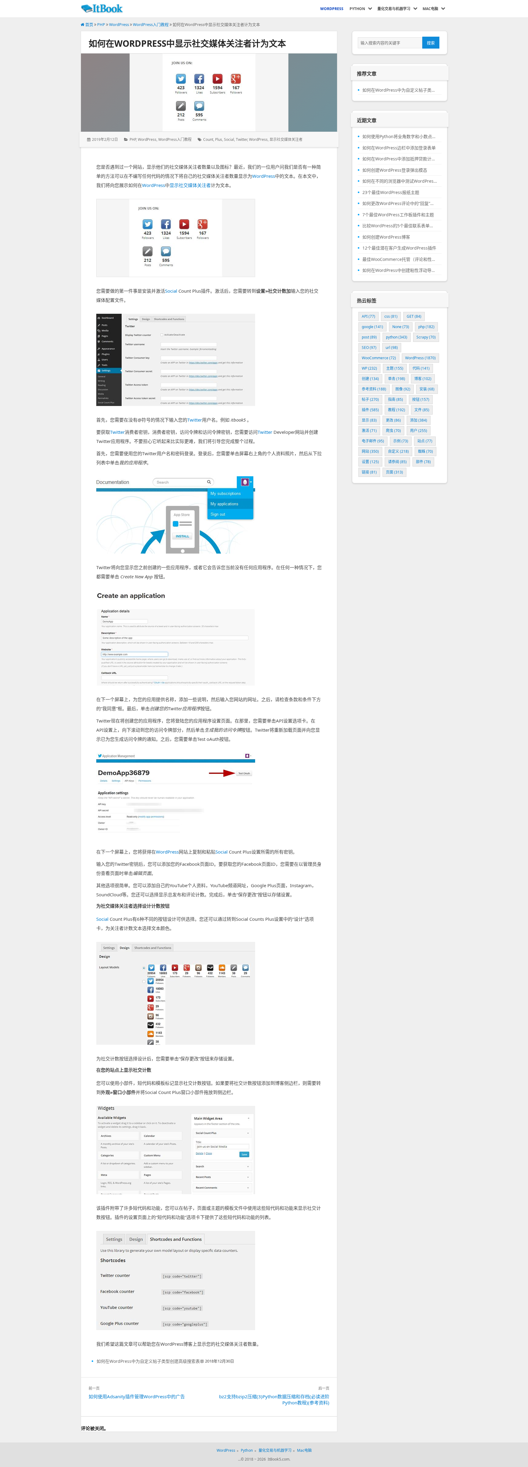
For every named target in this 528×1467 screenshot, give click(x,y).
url (392, 347)
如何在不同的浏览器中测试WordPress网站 (399, 181)
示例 (400, 441)
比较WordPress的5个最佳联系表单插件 (399, 226)
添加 (418, 420)
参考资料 (374, 389)
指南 (395, 399)
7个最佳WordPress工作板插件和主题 (398, 215)
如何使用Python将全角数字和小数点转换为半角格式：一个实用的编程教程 (399, 136)
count (208, 139)
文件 (421, 409)
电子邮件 (373, 441)
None (400, 326)
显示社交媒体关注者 (286, 139)
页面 (394, 472)
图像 (402, 389)
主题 (394, 368)
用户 (418, 430)
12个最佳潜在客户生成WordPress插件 (399, 248)
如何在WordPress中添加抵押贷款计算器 (399, 159)
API (368, 316)
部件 (423, 461)
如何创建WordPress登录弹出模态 (394, 170)
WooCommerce (379, 357)
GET (414, 316)
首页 (88, 24)
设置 (370, 461)
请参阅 (397, 461)
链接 (369, 472)
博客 (422, 378)
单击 (396, 378)
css (391, 316)
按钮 (420, 399)
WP (369, 368)
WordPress (119, 24)
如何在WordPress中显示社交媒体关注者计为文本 (187, 43)
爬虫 (393, 430)
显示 (369, 420)
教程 (396, 409)
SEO (369, 347)
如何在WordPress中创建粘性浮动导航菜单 (399, 270)
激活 (369, 430)
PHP (101, 24)
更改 (393, 420)
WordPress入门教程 (151, 24)
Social (229, 139)
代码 (421, 368)
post (369, 337)
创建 (370, 378)
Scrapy (426, 337)
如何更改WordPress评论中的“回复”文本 (399, 203)
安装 (427, 389)
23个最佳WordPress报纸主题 (390, 192)
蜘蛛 (425, 451)
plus (218, 139)
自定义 (398, 451)
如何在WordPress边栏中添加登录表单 (399, 148)
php (426, 326)
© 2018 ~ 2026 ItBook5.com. (265, 1459)
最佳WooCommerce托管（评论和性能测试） (399, 259)
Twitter (241, 139)
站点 (424, 441)
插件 (370, 409)
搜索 (431, 43)
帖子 (370, 399)
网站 (370, 451)
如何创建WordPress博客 (386, 237)
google (372, 326)
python (396, 337)
